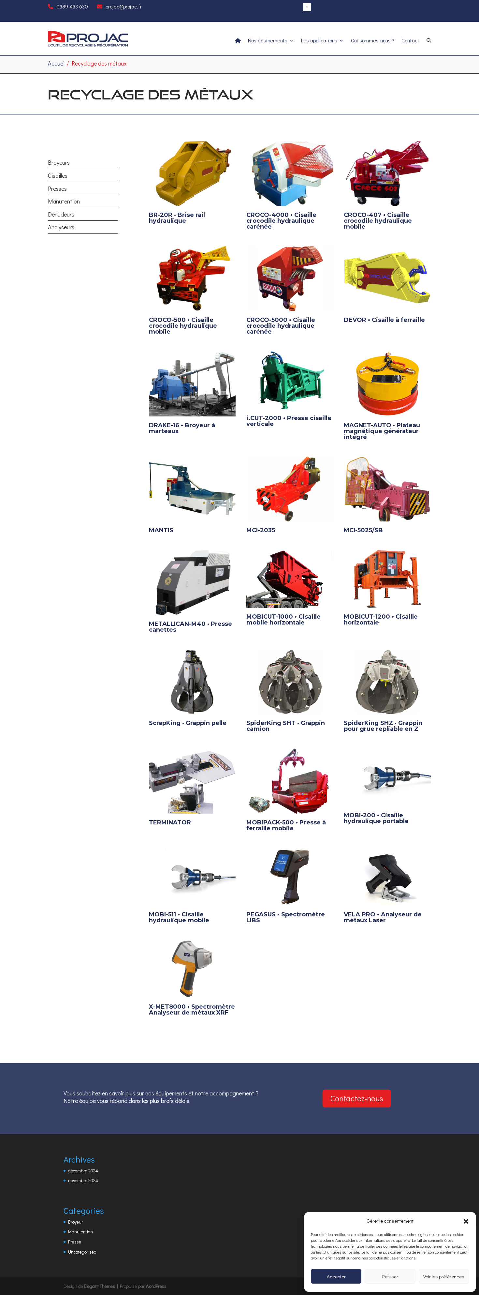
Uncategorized (82, 1252)
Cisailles (57, 175)
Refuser (390, 1276)
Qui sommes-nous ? (372, 41)
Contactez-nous (356, 1098)
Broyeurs (59, 162)
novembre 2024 (83, 1180)
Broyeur (75, 1222)
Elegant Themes (99, 1286)
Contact (410, 41)
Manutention (64, 201)
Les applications (319, 41)
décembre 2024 (83, 1170)
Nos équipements (267, 41)
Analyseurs (61, 227)
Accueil (56, 63)
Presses (57, 188)
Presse (74, 1242)
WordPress (156, 1286)
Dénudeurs (61, 214)
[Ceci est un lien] (88, 45)
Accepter (336, 1276)
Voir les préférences (443, 1276)
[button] (466, 1221)
